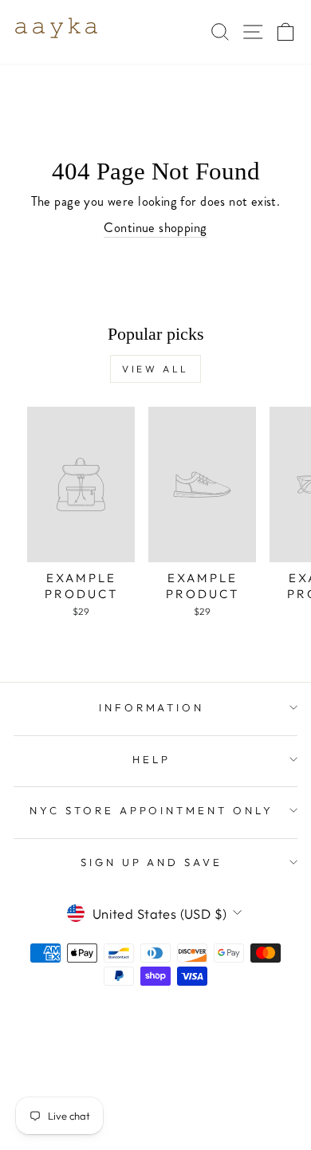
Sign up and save (152, 862)
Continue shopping (155, 228)
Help (151, 759)
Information (152, 707)
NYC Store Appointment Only (152, 810)
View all (155, 369)
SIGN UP (237, 1029)
